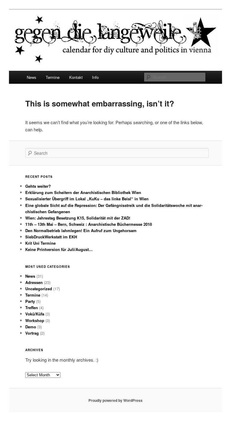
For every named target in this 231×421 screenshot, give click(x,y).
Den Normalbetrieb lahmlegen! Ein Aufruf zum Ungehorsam (81, 230)
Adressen (34, 282)
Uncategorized (38, 288)
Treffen (31, 307)
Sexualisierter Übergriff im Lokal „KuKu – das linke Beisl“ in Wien (87, 199)
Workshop (34, 320)
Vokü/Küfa (34, 314)
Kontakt (76, 77)
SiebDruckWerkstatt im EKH (51, 237)
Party (30, 301)
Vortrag (32, 333)
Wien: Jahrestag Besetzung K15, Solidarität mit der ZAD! (77, 218)
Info (95, 77)
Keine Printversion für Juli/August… (59, 249)
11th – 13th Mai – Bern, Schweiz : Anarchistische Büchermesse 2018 (88, 224)
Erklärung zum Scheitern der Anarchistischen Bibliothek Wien (83, 192)
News (31, 77)
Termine (53, 77)
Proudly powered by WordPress (115, 400)
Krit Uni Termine (40, 243)
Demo (30, 327)
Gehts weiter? (38, 186)
